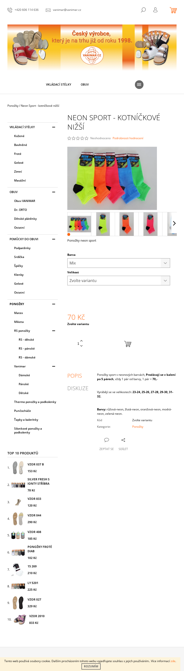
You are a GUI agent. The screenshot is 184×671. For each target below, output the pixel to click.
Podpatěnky (22, 248)
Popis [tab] (74, 375)
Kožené (19, 136)
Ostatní (19, 228)
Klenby (18, 275)
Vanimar (20, 366)
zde (173, 661)
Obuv (13, 192)
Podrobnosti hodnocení (128, 138)
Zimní (18, 171)
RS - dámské (27, 357)
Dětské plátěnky (25, 219)
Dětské (24, 393)
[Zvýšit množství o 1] (81, 341)
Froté (17, 154)
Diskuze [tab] (77, 388)
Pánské (24, 384)
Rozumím (91, 666)
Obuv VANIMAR (24, 201)
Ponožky (17, 304)
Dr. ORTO (20, 210)
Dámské (24, 375)
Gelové (18, 163)
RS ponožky (22, 331)
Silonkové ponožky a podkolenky (28, 430)
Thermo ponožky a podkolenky (35, 402)
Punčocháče (22, 411)
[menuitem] (58, 84)
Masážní (20, 180)
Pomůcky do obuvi (24, 239)
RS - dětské (26, 340)
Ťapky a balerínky (26, 420)
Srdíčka (19, 257)
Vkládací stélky (22, 127)
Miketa (19, 322)
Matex (18, 313)
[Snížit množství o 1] (81, 346)
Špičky (18, 266)
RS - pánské (27, 348)
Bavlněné (20, 145)
